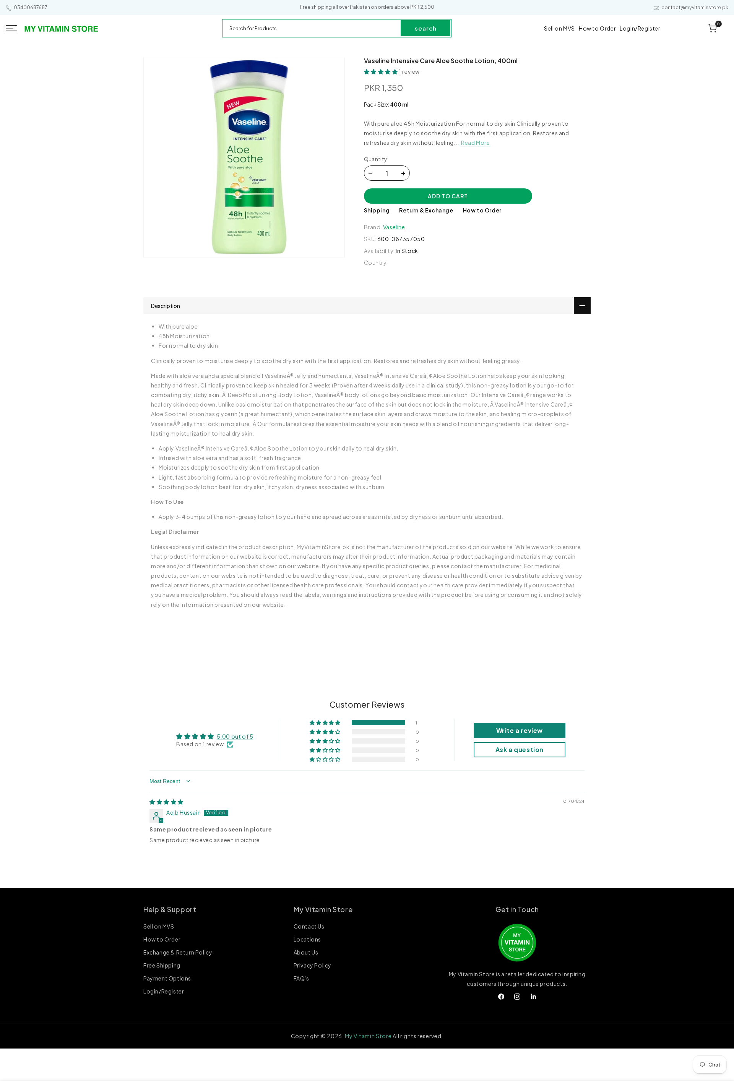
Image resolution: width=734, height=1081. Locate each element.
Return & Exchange (426, 210)
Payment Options (167, 978)
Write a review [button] (519, 730)
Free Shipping (161, 965)
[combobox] (312, 28)
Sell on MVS (158, 927)
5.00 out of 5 (235, 736)
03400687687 (30, 7)
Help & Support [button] (169, 909)
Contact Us (309, 927)
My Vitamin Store (368, 1035)
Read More (475, 142)
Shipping (377, 210)
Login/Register (163, 991)
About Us (306, 952)
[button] (11, 28)
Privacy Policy (312, 965)
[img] (166, 802)
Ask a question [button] (519, 750)
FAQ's (301, 978)
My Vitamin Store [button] (323, 909)
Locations (307, 939)
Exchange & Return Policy (177, 952)
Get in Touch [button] (517, 909)
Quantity (376, 159)
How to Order (482, 210)
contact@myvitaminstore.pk (694, 7)
